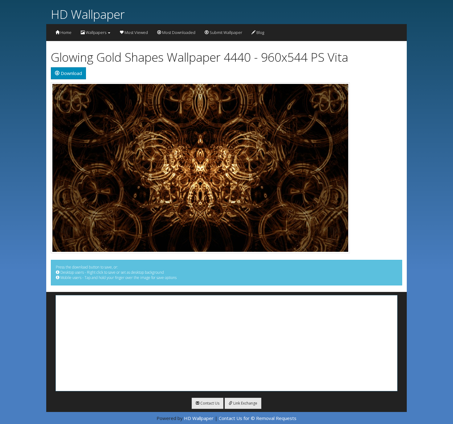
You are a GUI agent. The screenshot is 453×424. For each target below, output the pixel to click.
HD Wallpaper (88, 14)
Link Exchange (244, 403)
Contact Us (209, 403)
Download (70, 73)
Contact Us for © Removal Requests (257, 418)
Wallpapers (96, 32)
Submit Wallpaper (225, 32)
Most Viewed (136, 32)
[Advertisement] (226, 343)
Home (65, 32)
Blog (259, 32)
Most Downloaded (178, 32)
